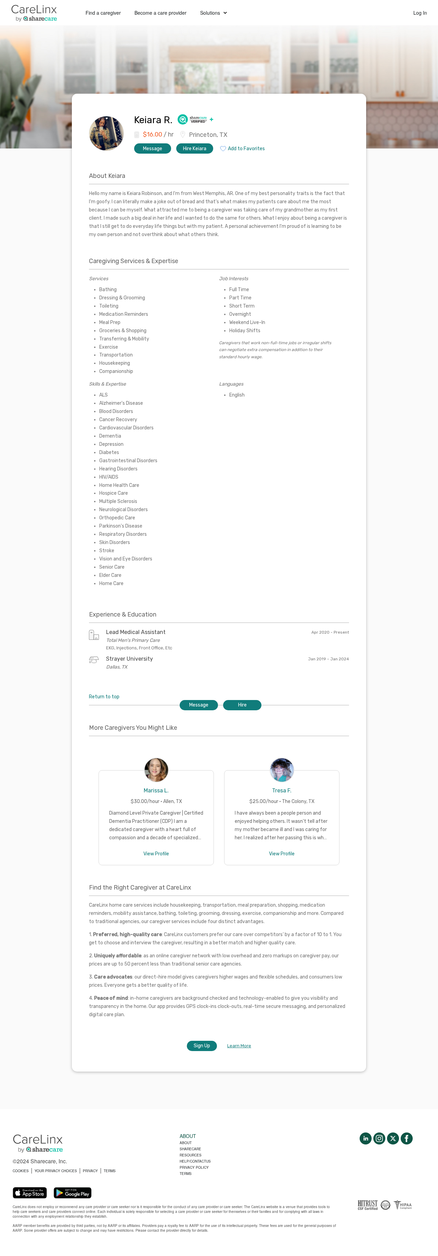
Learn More (239, 1045)
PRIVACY (90, 1170)
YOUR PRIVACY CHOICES (56, 1170)
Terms (186, 1173)
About (186, 1142)
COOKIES (21, 1170)
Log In (420, 12)
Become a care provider (160, 12)
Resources (191, 1155)
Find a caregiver (103, 12)
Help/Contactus (195, 1161)
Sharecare (190, 1149)
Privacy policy (194, 1167)
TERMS (110, 1170)
